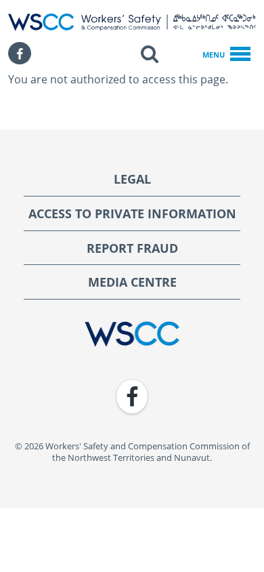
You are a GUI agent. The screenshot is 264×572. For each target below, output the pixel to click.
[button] (149, 53)
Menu (213, 54)
